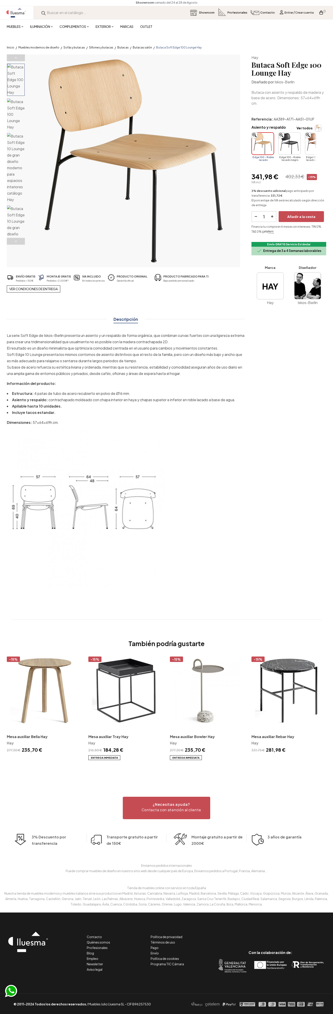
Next (16, 241)
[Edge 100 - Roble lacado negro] (289, 143)
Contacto (94, 937)
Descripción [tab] (125, 319)
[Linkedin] (270, 933)
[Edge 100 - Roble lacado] (262, 143)
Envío (155, 953)
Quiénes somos (98, 942)
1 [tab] (166, 768)
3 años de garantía (285, 837)
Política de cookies (165, 958)
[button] (166, 808)
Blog (90, 953)
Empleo (92, 958)
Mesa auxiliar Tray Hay (108, 736)
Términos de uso (163, 942)
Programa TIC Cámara (167, 964)
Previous (16, 57)
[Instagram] (280, 933)
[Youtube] (291, 933)
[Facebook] (250, 933)
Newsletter (95, 964)
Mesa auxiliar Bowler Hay (192, 736)
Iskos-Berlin (284, 82)
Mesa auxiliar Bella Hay (27, 736)
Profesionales (97, 948)
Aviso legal (94, 969)
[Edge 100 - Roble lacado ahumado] (316, 143)
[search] (43, 12)
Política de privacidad (166, 937)
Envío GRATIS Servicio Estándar (289, 244)
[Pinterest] (260, 933)
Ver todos (305, 128)
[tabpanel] (44, 705)
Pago (155, 948)
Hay (254, 57)
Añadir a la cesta (301, 216)
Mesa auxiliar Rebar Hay (272, 736)
